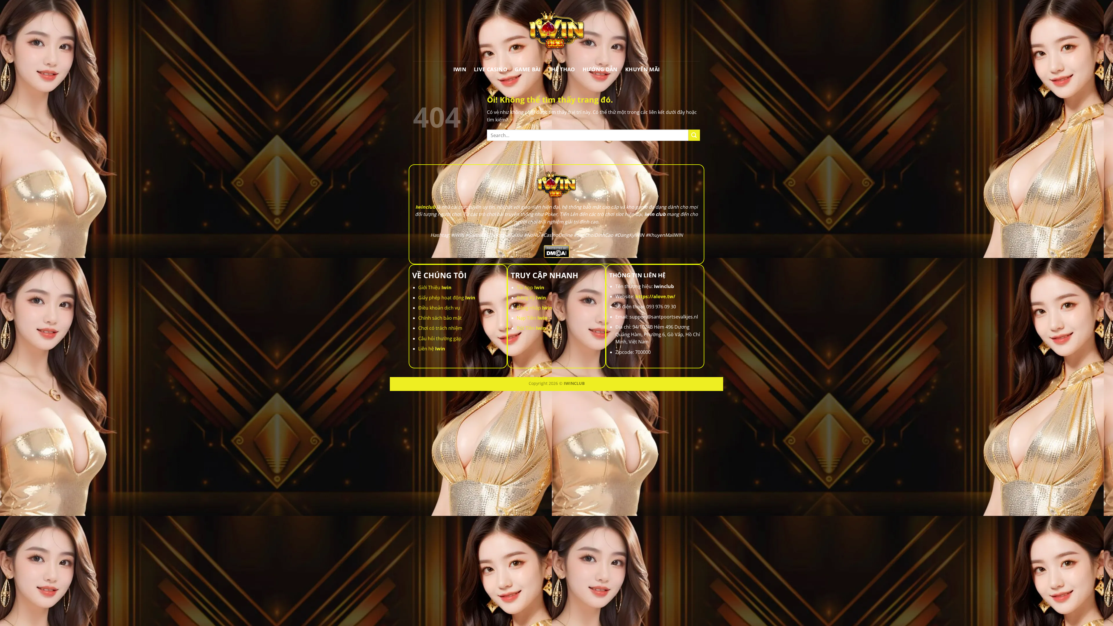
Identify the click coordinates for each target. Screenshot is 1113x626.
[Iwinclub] (556, 30)
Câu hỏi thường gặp (439, 338)
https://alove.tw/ (655, 296)
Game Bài (528, 69)
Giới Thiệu (435, 287)
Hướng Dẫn (600, 69)
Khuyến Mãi (642, 69)
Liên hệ (431, 348)
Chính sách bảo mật (440, 318)
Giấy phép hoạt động (446, 297)
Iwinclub (425, 207)
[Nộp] (694, 135)
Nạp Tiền (532, 318)
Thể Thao (561, 69)
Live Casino (490, 69)
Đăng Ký (531, 297)
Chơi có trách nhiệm (440, 328)
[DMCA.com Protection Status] (557, 251)
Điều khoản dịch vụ (439, 308)
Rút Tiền (531, 328)
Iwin (459, 69)
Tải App (530, 287)
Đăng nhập (534, 308)
